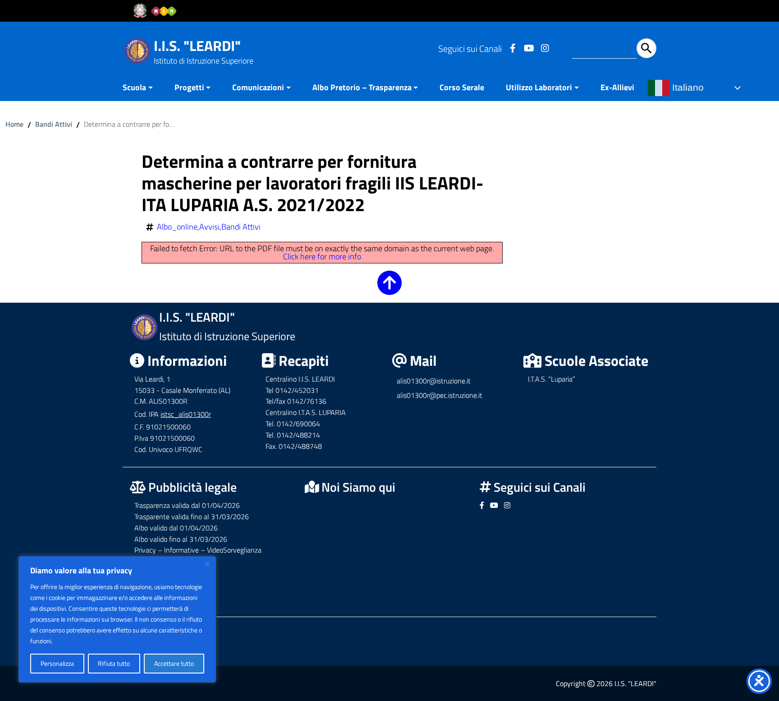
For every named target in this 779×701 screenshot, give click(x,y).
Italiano (686, 87)
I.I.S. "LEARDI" (197, 45)
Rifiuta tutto (114, 663)
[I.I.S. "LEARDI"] (137, 50)
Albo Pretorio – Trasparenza (362, 87)
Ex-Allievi (617, 87)
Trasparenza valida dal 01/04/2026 (187, 505)
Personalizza (57, 663)
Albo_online (177, 227)
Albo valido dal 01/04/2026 (176, 527)
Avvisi (209, 227)
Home (14, 124)
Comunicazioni (258, 87)
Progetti (189, 87)
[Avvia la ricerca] (646, 48)
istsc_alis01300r (185, 414)
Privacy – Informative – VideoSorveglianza (197, 549)
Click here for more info (322, 256)
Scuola (134, 87)
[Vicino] (207, 563)
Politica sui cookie (78, 641)
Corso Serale (462, 87)
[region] (117, 619)
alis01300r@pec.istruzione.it (439, 395)
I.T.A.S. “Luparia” (551, 379)
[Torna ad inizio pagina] (389, 289)
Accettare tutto (174, 663)
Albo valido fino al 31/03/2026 (180, 539)
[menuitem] (143, 88)
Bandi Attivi (53, 124)
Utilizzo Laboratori (539, 87)
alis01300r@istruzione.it (434, 380)
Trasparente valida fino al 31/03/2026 (191, 516)
